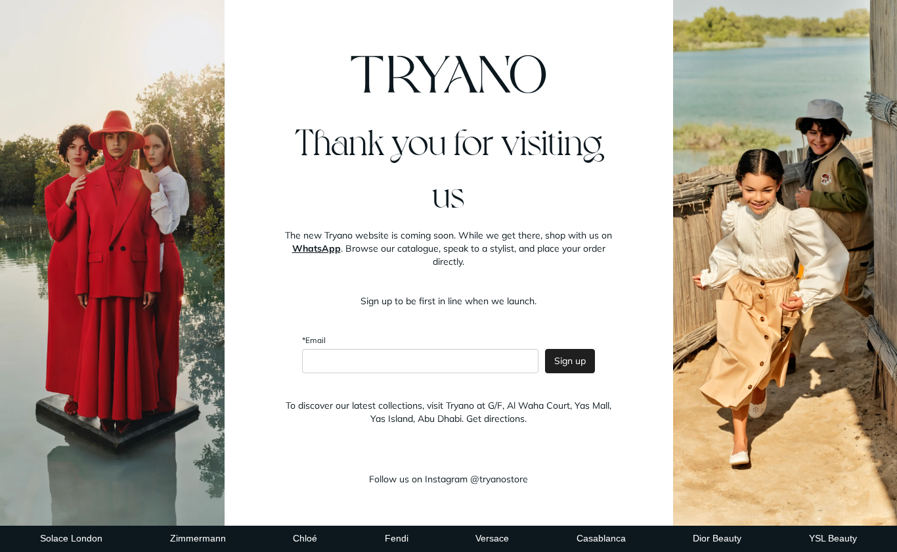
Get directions (495, 419)
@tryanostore (499, 479)
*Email (314, 340)
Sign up (570, 361)
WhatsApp (316, 248)
